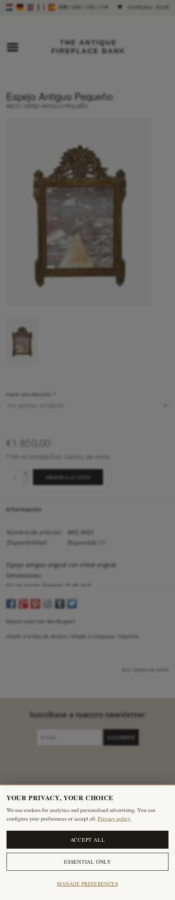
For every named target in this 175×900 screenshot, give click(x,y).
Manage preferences (87, 883)
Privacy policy (114, 818)
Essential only (87, 861)
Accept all (87, 839)
